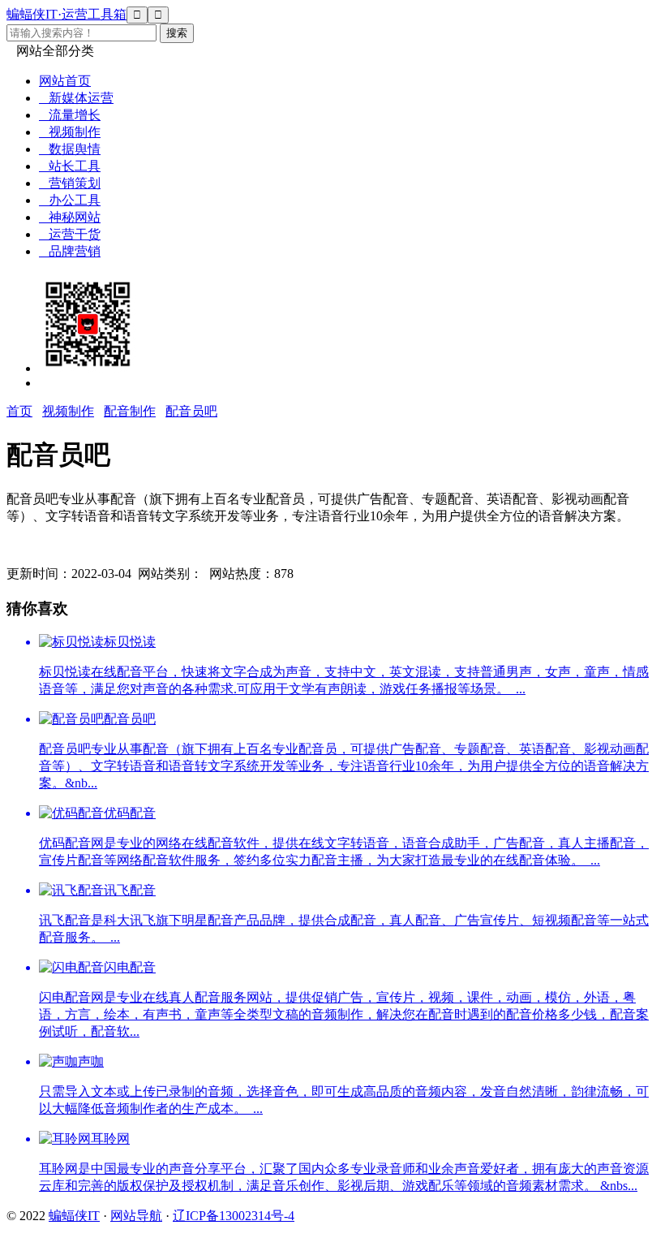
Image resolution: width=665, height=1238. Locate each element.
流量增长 (70, 115)
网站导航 (136, 1216)
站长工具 (70, 166)
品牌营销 (70, 251)
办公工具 (70, 200)
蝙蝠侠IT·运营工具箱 (66, 14)
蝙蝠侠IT (74, 1216)
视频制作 (70, 132)
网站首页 (65, 81)
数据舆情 (70, 149)
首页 (19, 411)
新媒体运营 (76, 98)
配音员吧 (191, 411)
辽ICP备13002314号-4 (233, 1216)
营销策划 (70, 183)
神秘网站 (70, 217)
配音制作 (130, 411)
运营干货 (70, 234)
